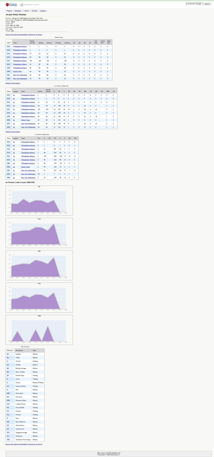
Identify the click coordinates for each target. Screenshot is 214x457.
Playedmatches (32, 42)
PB (75, 138)
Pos (39, 138)
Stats (34, 350)
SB (91, 91)
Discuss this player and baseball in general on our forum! (24, 34)
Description (19, 350)
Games (40, 91)
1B (74, 43)
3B (85, 43)
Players (9, 11)
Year (8, 43)
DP (70, 138)
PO (55, 138)
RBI (85, 91)
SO (102, 91)
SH (114, 91)
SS (90, 43)
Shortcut (9, 350)
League (15, 91)
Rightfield (109, 42)
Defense (49, 43)
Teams (26, 11)
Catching (67, 43)
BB (96, 91)
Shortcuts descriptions (13, 83)
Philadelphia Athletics (20, 46)
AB (59, 91)
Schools (34, 11)
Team (15, 43)
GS (49, 138)
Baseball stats (32, 5)
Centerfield (103, 42)
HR (80, 91)
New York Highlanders (20, 75)
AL (14, 95)
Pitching (58, 43)
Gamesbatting (48, 90)
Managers (18, 11)
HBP (107, 91)
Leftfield (96, 42)
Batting (41, 43)
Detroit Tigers (17, 71)
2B (79, 43)
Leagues (43, 11)
